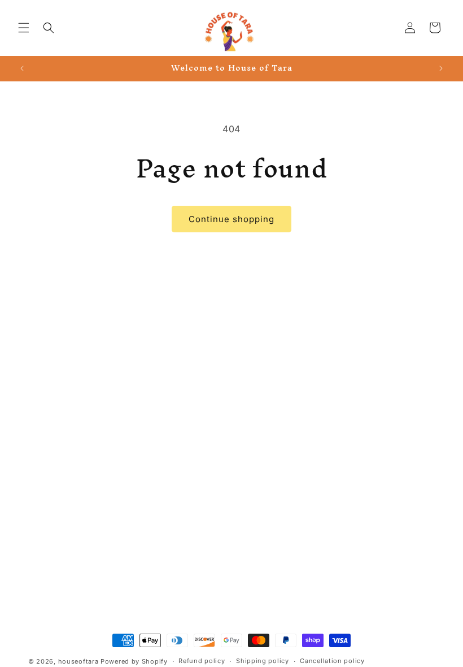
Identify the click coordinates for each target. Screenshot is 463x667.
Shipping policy (262, 661)
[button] (23, 27)
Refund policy (201, 661)
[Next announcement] (441, 68)
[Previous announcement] (22, 68)
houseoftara (78, 661)
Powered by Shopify (134, 661)
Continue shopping (231, 219)
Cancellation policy (332, 661)
